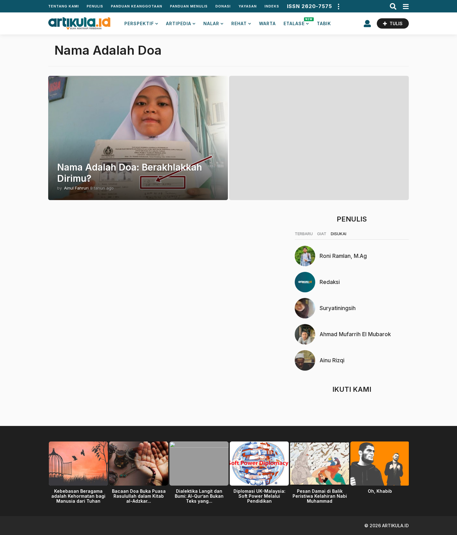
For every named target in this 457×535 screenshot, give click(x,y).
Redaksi (330, 282)
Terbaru (304, 233)
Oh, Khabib (380, 491)
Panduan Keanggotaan (136, 6)
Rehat (239, 23)
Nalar (211, 23)
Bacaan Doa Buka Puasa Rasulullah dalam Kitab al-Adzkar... (139, 496)
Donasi (223, 6)
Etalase (296, 22)
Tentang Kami (63, 6)
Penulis (95, 6)
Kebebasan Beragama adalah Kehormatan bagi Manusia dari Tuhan (78, 496)
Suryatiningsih (338, 308)
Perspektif (139, 23)
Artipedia (178, 23)
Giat (321, 233)
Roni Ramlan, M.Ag (343, 256)
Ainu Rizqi (332, 360)
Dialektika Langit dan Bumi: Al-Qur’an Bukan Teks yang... (199, 496)
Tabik (324, 23)
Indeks (272, 6)
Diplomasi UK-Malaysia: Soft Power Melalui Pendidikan (259, 496)
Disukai (338, 233)
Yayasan (247, 6)
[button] (338, 6)
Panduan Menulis (189, 6)
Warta (267, 23)
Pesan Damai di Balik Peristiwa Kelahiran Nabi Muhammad (320, 496)
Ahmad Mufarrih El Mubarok (355, 334)
